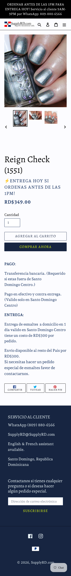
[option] (20, 118)
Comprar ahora (36, 246)
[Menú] (64, 24)
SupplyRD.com (42, 562)
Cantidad (11, 215)
